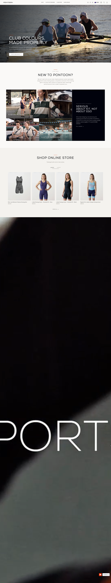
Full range (79, 126)
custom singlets (84, 122)
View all (55, 209)
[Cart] (107, 2)
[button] (42, 2)
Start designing (15, 54)
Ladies (52, 167)
